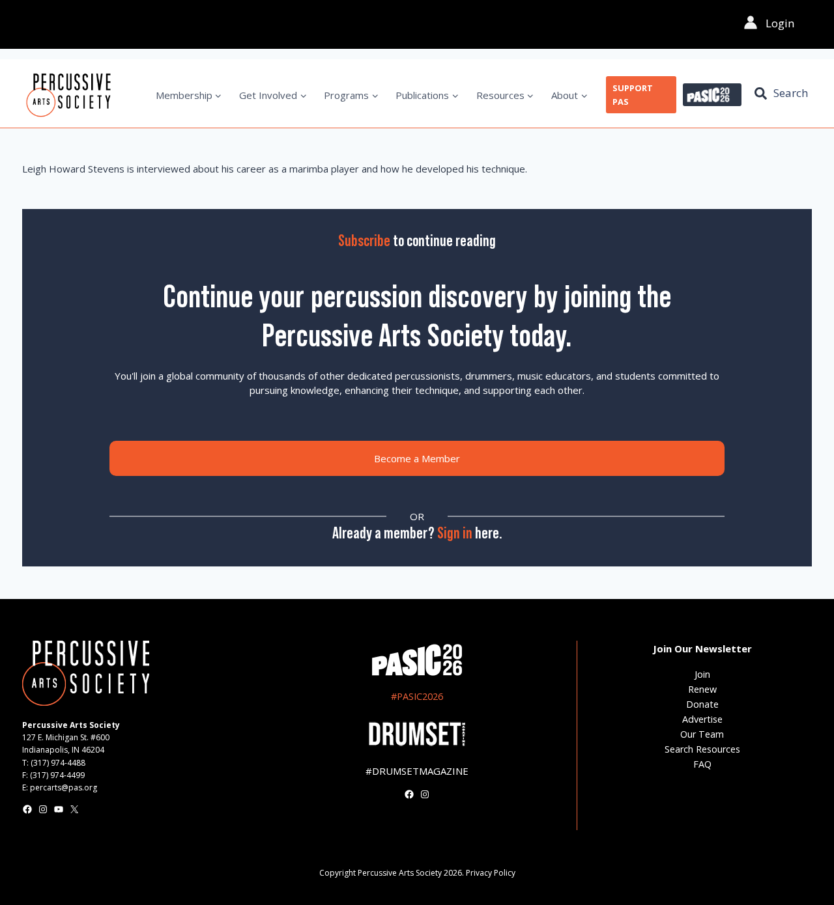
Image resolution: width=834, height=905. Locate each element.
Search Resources (702, 749)
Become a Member (417, 458)
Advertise (702, 719)
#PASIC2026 (417, 696)
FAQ (702, 764)
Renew (702, 689)
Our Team (702, 734)
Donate (702, 704)
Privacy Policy (490, 872)
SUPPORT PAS (632, 94)
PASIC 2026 (712, 95)
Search (790, 92)
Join (702, 674)
